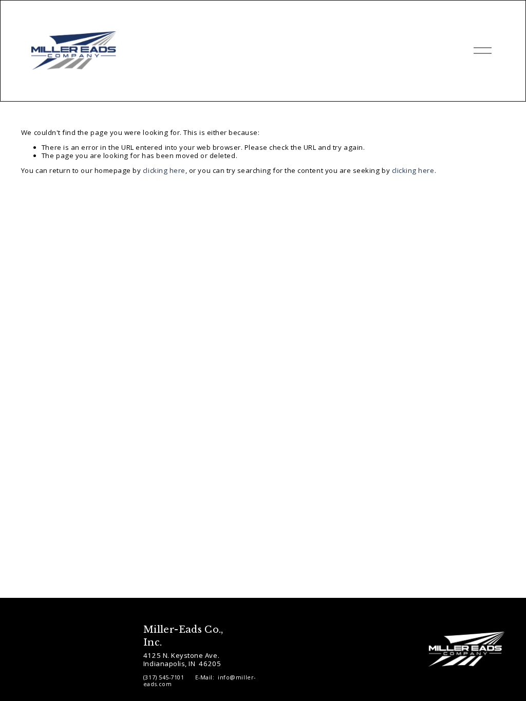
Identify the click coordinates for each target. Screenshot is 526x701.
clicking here (164, 170)
